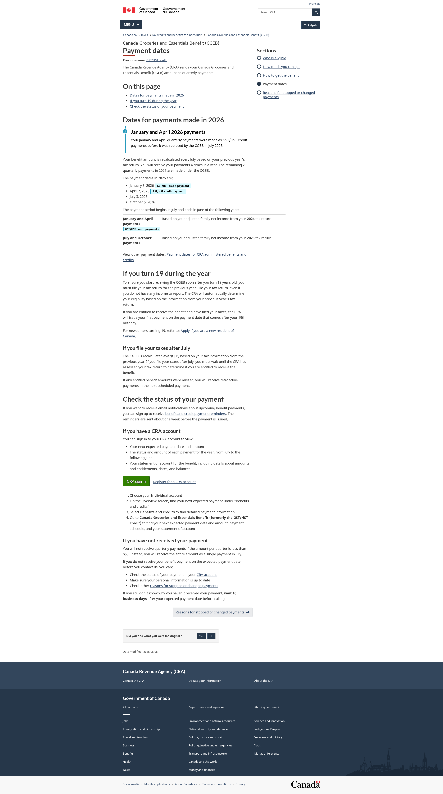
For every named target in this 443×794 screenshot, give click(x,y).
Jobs (125, 721)
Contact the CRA (133, 681)
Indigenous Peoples (267, 729)
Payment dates (275, 84)
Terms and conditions (216, 784)
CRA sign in (136, 481)
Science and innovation (269, 721)
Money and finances (202, 770)
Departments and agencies (206, 707)
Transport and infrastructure (208, 753)
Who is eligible (274, 58)
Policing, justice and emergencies (210, 745)
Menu (129, 24)
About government (266, 707)
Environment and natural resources (212, 721)
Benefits (128, 753)
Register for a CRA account (174, 481)
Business (128, 745)
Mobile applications (157, 784)
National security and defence (208, 729)
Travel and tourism (135, 737)
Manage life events (266, 753)
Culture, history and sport (205, 737)
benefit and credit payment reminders (195, 413)
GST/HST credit (156, 60)
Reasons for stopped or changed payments (289, 94)
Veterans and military (268, 737)
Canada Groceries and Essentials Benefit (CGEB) (237, 35)
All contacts (130, 707)
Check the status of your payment (157, 106)
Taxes (144, 35)
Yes (201, 636)
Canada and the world (203, 762)
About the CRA (263, 681)
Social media (131, 784)
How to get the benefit (281, 75)
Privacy (240, 784)
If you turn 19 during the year (153, 100)
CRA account (207, 574)
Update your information (205, 681)
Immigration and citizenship (141, 729)
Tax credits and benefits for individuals (177, 35)
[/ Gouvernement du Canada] (154, 10)
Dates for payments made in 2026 (157, 95)
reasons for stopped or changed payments (184, 585)
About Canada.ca (186, 784)
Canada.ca (130, 35)
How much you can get (281, 67)
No (211, 636)
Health (127, 762)
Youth (258, 745)
